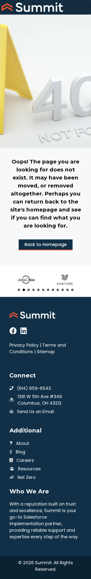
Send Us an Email (35, 411)
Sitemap (46, 352)
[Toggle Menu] (85, 7)
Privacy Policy (24, 345)
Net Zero (26, 477)
